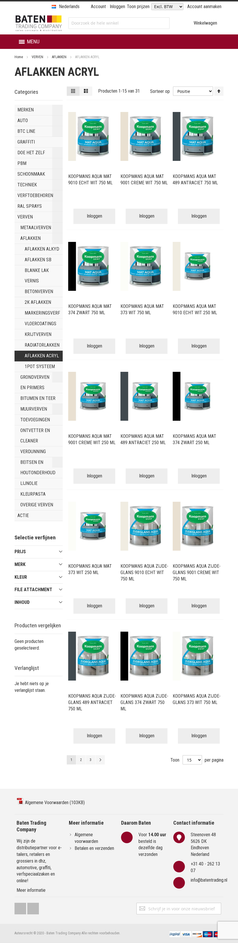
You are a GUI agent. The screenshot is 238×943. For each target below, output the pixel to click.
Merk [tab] (20, 564)
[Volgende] (100, 759)
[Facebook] (20, 907)
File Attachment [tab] (33, 589)
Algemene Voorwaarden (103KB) (54, 802)
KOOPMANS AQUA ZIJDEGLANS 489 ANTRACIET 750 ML (92, 702)
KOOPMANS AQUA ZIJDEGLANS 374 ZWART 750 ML (144, 702)
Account (98, 6)
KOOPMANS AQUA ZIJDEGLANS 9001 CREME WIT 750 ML (197, 572)
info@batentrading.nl (209, 880)
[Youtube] (33, 907)
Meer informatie (31, 890)
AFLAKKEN (59, 57)
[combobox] (119, 23)
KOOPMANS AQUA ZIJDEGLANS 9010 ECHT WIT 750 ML (144, 572)
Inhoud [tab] (22, 602)
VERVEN (38, 57)
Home (19, 57)
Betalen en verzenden (94, 848)
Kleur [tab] (21, 577)
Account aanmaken (204, 6)
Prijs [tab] (20, 551)
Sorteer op (160, 91)
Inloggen (117, 6)
